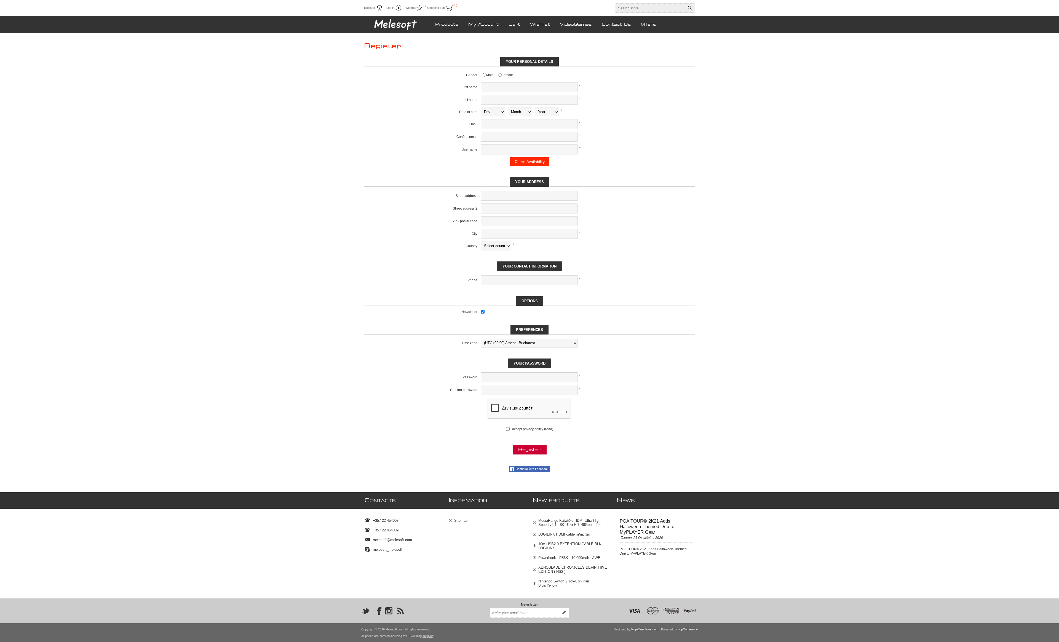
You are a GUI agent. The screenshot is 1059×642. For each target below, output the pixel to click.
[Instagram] (388, 610)
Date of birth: (468, 112)
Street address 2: (465, 208)
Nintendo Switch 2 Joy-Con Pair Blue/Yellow (563, 583)
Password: (470, 377)
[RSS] (400, 610)
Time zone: (470, 343)
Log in (390, 7)
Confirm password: (464, 390)
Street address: (467, 196)
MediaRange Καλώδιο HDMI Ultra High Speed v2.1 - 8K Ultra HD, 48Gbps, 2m (569, 522)
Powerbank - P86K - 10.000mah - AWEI (569, 558)
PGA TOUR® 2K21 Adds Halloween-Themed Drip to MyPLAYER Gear (647, 526)
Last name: (470, 100)
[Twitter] (365, 610)
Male (490, 75)
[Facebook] (377, 610)
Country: (472, 246)
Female (507, 75)
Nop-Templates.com (644, 629)
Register (369, 7)
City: (475, 234)
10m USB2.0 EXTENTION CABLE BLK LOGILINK (569, 546)
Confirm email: (467, 137)
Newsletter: (469, 312)
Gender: (472, 75)
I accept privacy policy (526, 429)
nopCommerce (688, 629)
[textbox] (650, 8)
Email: (473, 124)
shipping (428, 636)
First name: (470, 87)
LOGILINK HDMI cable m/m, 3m (564, 534)
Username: (470, 149)
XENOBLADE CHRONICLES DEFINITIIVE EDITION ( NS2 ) (572, 569)
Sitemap (460, 520)
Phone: (472, 280)
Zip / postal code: (465, 221)
